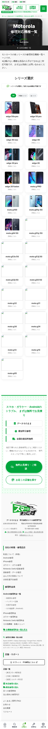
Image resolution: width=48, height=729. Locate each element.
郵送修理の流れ (12, 687)
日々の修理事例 (9, 691)
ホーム (4, 16)
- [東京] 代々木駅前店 (13, 672)
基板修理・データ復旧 (12, 572)
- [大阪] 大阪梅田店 (12, 676)
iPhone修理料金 (9, 613)
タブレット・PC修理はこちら (24, 662)
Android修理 (8, 558)
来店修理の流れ (11, 683)
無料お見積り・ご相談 (26, 466)
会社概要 (6, 708)
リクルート (7, 712)
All (13, 95)
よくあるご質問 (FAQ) (12, 701)
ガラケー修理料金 (10, 617)
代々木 (5, 2)
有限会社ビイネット (26, 535)
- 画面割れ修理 (10, 598)
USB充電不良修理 (10, 579)
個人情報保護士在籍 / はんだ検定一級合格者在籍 (25, 532)
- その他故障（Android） (14, 608)
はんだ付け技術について (13, 576)
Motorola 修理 (29, 16)
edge (22, 95)
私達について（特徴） (12, 554)
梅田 (14, 2)
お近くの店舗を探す (26, 479)
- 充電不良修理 (10, 605)
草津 (22, 2)
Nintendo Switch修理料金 (13, 620)
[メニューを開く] (43, 8)
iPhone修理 (7, 561)
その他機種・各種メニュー (14, 624)
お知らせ (6, 704)
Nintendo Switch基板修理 (13, 569)
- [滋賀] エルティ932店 (14, 679)
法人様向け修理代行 (11, 694)
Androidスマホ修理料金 (15, 16)
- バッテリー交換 (11, 601)
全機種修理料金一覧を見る (16, 629)
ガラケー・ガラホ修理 (12, 565)
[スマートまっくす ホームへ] (24, 508)
